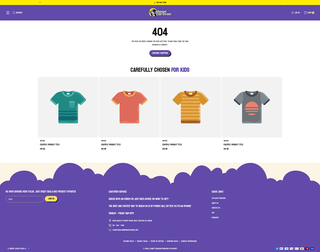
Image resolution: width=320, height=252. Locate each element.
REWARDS (215, 217)
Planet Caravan (155, 248)
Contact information (189, 241)
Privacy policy (142, 241)
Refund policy (128, 241)
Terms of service (157, 241)
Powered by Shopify (169, 248)
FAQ (213, 212)
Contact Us (216, 208)
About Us (215, 203)
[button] (8, 13)
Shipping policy (172, 241)
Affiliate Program (219, 198)
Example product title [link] (50, 144)
